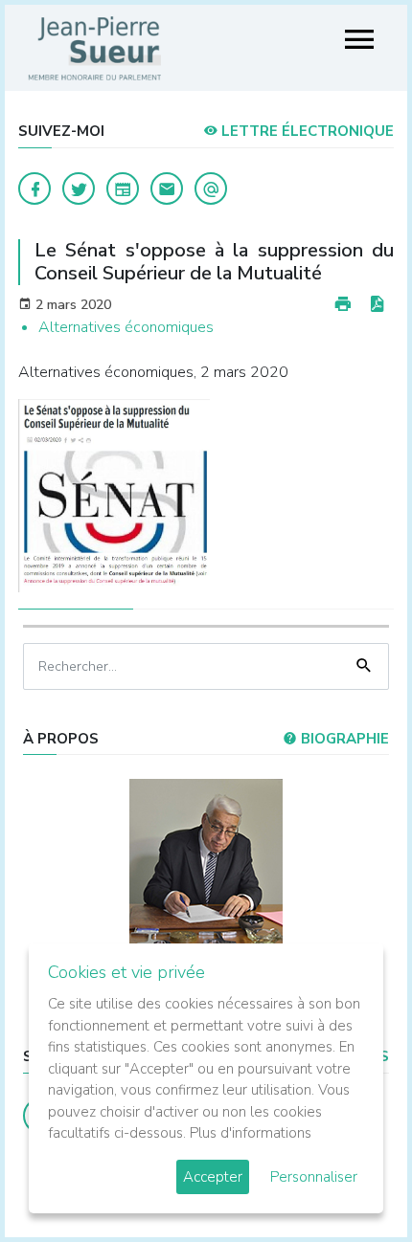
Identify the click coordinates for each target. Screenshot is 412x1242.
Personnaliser (313, 1177)
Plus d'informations (250, 1132)
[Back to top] (353, 1183)
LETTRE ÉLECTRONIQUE (305, 131)
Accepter (212, 1177)
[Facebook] (34, 188)
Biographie (343, 738)
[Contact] (166, 188)
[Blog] (122, 188)
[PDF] (376, 305)
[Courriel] (211, 188)
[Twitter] (78, 188)
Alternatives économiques (126, 327)
